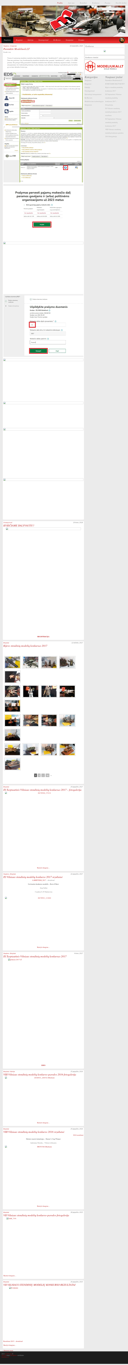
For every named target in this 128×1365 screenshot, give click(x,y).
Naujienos (7, 40)
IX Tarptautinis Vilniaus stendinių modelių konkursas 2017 (34, 956)
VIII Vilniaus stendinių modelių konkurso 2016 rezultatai (33, 1132)
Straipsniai (69, 40)
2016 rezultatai (78, 1135)
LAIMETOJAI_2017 (39, 880)
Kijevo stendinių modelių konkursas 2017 (25, 645)
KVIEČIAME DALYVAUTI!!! (18, 525)
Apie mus (71, 3)
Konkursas (95, 3)
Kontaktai (83, 3)
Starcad (4, 1355)
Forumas (81, 40)
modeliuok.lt (8, 1354)
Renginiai (19, 40)
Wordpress (13, 1355)
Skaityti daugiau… (43, 868)
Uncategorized (43, 40)
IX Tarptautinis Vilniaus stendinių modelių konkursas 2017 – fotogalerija (42, 789)
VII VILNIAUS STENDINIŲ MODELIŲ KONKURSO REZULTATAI (39, 1284)
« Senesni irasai (8, 1350)
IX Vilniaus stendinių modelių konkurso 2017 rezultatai (32, 877)
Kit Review (57, 40)
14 (47, 775)
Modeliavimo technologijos (94, 101)
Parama (107, 3)
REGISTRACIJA (43, 636)
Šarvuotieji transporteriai (93, 94)
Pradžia (60, 3)
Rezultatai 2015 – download (13, 1341)
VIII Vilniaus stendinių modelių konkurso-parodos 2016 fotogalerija (39, 1074)
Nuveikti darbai (121, 3)
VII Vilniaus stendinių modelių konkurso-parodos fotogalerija (36, 1215)
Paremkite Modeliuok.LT (16, 49)
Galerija (30, 40)
